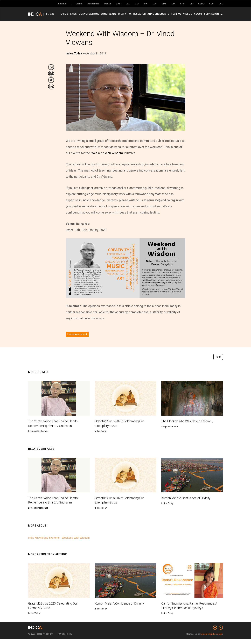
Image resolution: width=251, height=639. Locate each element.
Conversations (89, 13)
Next (218, 357)
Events (79, 3)
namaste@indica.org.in (211, 634)
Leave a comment (77, 334)
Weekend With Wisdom (76, 537)
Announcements (158, 13)
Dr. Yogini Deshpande (38, 431)
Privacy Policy (65, 634)
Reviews (176, 13)
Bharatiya (125, 13)
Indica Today (101, 431)
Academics (93, 3)
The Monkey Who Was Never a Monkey (187, 421)
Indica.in (62, 3)
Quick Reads (68, 13)
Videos (187, 13)
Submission (211, 13)
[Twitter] (51, 80)
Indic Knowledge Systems (44, 537)
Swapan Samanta (169, 426)
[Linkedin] (51, 86)
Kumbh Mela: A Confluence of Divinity (186, 498)
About (198, 13)
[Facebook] (51, 73)
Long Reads (109, 13)
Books (107, 3)
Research (139, 13)
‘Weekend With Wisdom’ (106, 153)
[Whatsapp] (51, 67)
